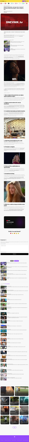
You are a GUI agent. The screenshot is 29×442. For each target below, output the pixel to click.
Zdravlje (24, 3)
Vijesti (6, 3)
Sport (9, 3)
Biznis (21, 3)
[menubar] (27, 1)
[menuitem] (27, 1)
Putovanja (13, 3)
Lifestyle (17, 3)
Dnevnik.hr (3, 3)
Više (14, 427)
